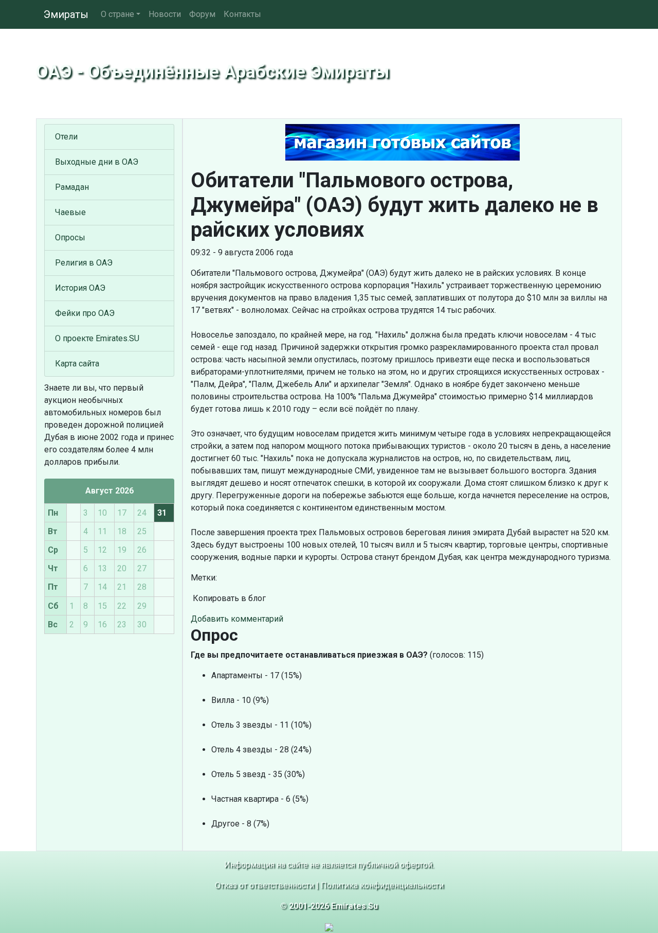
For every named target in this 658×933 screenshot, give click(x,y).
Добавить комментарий (237, 619)
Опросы (70, 237)
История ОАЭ (80, 288)
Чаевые (70, 212)
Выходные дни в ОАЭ (96, 162)
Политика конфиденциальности (382, 885)
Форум (202, 14)
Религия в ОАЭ (84, 263)
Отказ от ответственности (264, 885)
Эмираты (66, 14)
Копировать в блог (228, 598)
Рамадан (72, 187)
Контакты (242, 14)
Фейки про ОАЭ (85, 313)
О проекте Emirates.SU (97, 338)
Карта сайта (77, 363)
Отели (66, 137)
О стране (117, 14)
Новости (165, 14)
